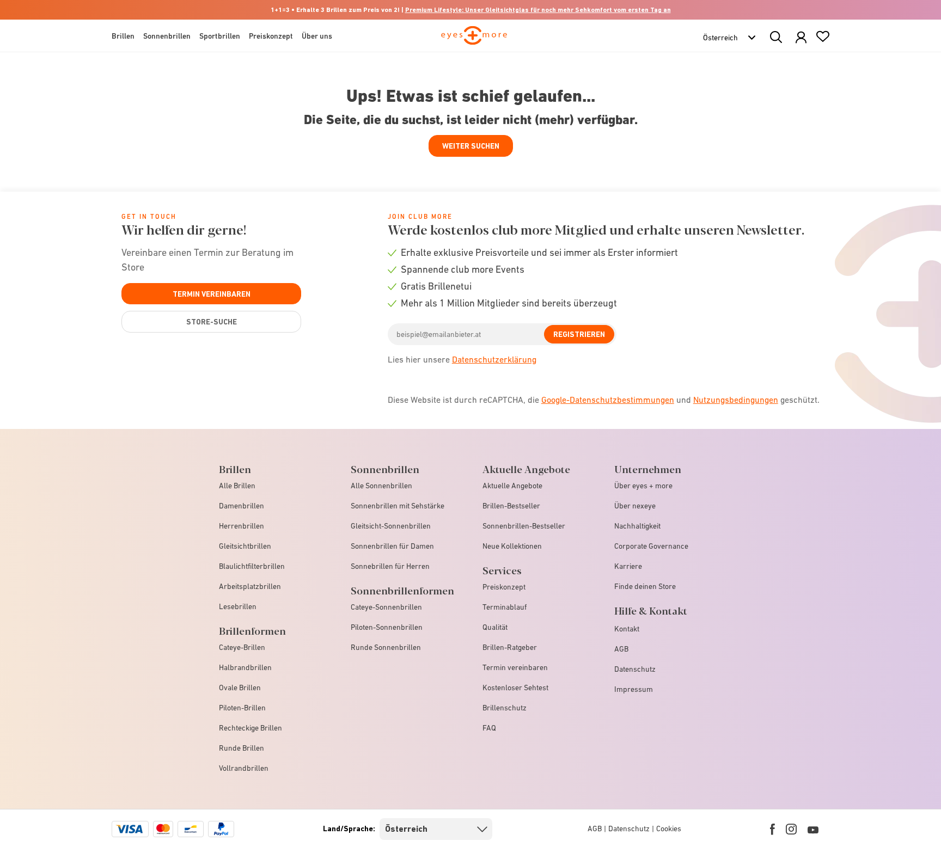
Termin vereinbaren (211, 294)
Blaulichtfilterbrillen (252, 566)
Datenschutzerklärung (494, 359)
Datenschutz (635, 669)
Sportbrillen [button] (219, 36)
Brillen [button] (123, 36)
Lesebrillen (237, 606)
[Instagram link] (791, 829)
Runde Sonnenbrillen (386, 647)
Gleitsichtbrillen (245, 546)
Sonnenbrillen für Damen (392, 546)
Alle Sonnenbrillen (381, 485)
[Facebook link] (772, 829)
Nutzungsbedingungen (735, 399)
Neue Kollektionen (512, 546)
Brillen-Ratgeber (509, 647)
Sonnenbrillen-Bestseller (523, 525)
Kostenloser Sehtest (515, 687)
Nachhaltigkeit (637, 525)
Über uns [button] (317, 36)
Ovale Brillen (240, 687)
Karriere (628, 566)
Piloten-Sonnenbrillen (387, 627)
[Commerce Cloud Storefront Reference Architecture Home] (474, 40)
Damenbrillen (241, 505)
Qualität (495, 627)
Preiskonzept (504, 586)
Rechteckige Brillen (250, 727)
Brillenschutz (504, 707)
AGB (621, 649)
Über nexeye (635, 505)
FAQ (489, 727)
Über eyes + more (643, 485)
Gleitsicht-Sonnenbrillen (391, 525)
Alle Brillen (237, 485)
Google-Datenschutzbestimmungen (607, 399)
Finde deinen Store (645, 586)
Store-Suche (211, 321)
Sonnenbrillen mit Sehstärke (397, 505)
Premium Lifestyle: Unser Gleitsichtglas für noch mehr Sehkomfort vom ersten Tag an (538, 10)
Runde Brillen (241, 748)
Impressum (633, 689)
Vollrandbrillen (243, 768)
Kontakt (626, 628)
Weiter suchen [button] (470, 146)
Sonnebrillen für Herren (390, 566)
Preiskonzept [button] (271, 36)
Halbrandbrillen (245, 667)
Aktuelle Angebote (512, 485)
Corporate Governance (651, 546)
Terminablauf (504, 607)
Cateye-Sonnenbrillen (386, 607)
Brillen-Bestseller (511, 505)
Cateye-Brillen (242, 647)
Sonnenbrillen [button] (167, 36)
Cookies (668, 828)
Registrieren (579, 334)
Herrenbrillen (241, 525)
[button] (801, 37)
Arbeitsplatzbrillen (250, 586)
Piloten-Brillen (242, 707)
